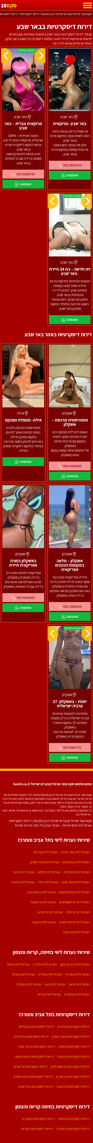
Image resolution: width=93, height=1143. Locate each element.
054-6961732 (72, 747)
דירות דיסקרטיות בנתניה (73, 1056)
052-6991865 (26, 597)
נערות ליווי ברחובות (43, 902)
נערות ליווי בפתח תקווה (74, 892)
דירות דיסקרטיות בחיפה (74, 1118)
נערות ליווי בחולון (49, 872)
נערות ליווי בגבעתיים (76, 862)
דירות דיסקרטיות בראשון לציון (70, 1066)
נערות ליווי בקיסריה (77, 994)
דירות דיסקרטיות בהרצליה (31, 1036)
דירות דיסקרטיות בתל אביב (35, 1086)
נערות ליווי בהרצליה (77, 872)
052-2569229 (72, 606)
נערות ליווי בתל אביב (76, 932)
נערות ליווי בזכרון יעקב (75, 964)
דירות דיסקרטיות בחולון (74, 1046)
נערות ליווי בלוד (48, 882)
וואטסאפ (72, 175)
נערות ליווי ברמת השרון (74, 922)
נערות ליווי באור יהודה (75, 852)
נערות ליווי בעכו (54, 984)
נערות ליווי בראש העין (41, 892)
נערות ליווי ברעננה (44, 922)
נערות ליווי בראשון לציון (74, 902)
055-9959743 (72, 165)
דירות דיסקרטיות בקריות (37, 1128)
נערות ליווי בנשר (79, 984)
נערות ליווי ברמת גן (50, 912)
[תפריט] (87, 5)
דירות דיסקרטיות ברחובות (30, 1066)
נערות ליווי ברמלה (78, 912)
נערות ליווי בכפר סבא (76, 882)
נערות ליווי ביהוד (24, 872)
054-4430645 (72, 466)
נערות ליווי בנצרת (23, 974)
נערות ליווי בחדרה (45, 964)
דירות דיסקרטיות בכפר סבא (37, 1046)
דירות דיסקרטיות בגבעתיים (36, 1026)
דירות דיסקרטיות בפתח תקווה (34, 1056)
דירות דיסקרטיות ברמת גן (73, 1076)
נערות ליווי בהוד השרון (44, 862)
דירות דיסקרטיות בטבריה (38, 1118)
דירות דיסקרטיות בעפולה (73, 1128)
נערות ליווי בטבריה (77, 974)
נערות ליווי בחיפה (18, 964)
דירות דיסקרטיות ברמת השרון (33, 1076)
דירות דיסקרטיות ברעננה (73, 1086)
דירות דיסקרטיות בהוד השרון (71, 1036)
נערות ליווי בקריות (49, 994)
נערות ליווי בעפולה (28, 984)
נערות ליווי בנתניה (23, 882)
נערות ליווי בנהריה (50, 974)
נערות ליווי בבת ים (46, 852)
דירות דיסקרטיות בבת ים (74, 1026)
